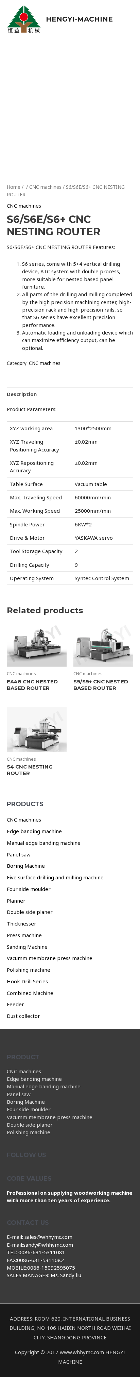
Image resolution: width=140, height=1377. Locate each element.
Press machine (24, 935)
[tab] (70, 394)
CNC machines (24, 819)
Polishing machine (28, 969)
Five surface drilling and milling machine (55, 877)
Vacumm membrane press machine (49, 958)
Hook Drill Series (27, 981)
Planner (16, 900)
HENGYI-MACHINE (79, 19)
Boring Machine (26, 865)
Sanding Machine (27, 946)
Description (22, 394)
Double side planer (30, 911)
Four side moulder (29, 889)
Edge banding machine (34, 831)
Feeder (15, 1004)
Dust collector (23, 1015)
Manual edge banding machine (44, 842)
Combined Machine (30, 992)
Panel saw (19, 854)
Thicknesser (21, 923)
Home (13, 187)
